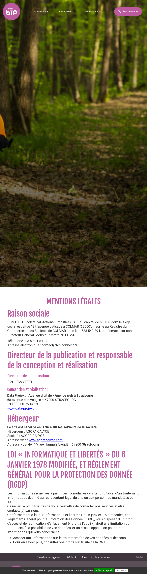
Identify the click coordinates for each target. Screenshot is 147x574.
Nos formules (66, 11)
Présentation (41, 11)
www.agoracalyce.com (46, 440)
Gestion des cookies (96, 557)
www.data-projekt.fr (22, 408)
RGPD (71, 557)
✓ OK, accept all (104, 570)
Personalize (121, 570)
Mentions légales (49, 557)
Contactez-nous (92, 11)
